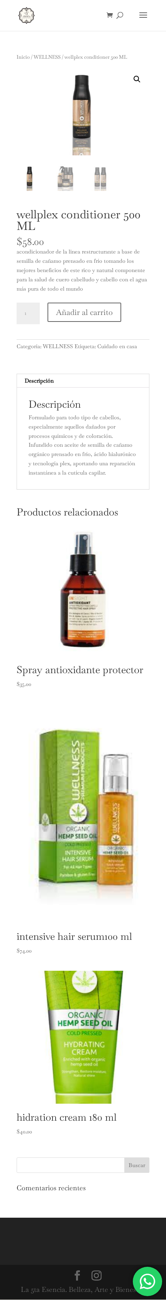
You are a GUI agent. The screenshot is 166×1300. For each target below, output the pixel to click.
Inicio (23, 57)
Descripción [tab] (39, 380)
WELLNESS (47, 57)
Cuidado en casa (117, 346)
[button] (137, 79)
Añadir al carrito (84, 312)
